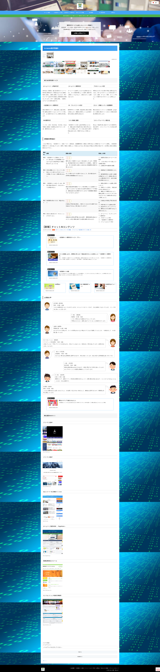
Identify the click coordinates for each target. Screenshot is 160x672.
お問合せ (98, 668)
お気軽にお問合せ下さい (80, 33)
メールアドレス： (47, 644)
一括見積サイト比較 (80, 668)
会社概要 (72, 668)
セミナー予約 (92, 668)
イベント (86, 668)
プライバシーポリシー (113, 668)
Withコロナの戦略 (104, 668)
